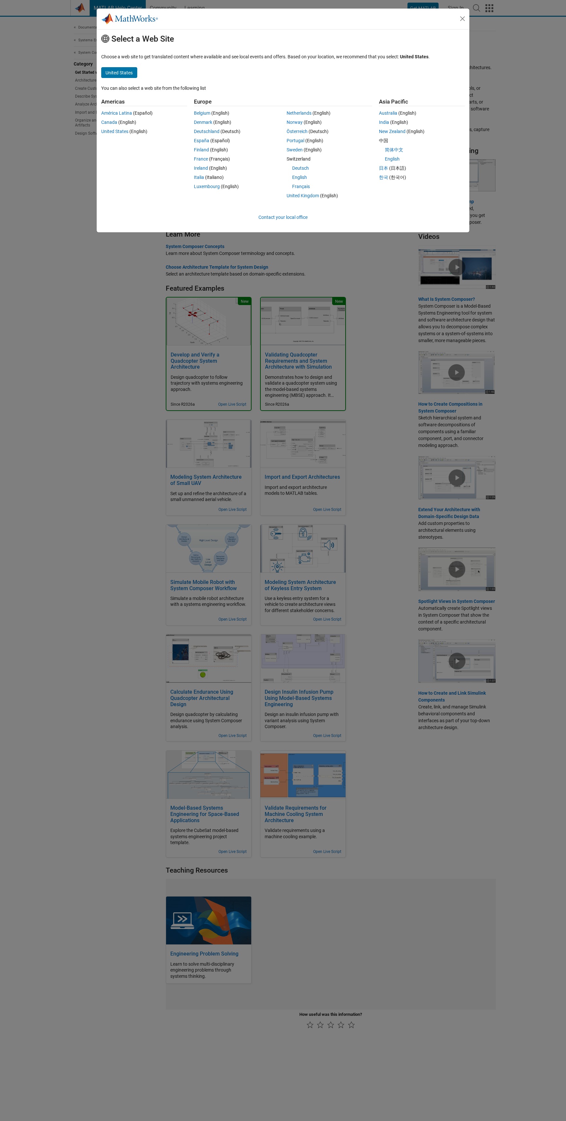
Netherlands (299, 113)
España (201, 140)
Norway (295, 122)
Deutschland (206, 131)
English (299, 177)
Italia (199, 177)
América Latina (116, 113)
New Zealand (392, 131)
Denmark (203, 122)
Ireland (201, 168)
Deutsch (300, 168)
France (201, 159)
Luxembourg (207, 186)
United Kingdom (303, 195)
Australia (388, 113)
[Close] (462, 18)
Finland (201, 149)
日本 (383, 168)
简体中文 (394, 149)
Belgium (202, 113)
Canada (109, 122)
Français (301, 186)
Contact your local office (283, 217)
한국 (383, 177)
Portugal (295, 140)
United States (114, 131)
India (384, 122)
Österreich (297, 131)
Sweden (295, 149)
